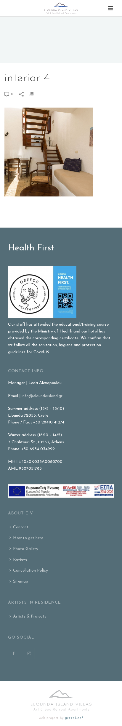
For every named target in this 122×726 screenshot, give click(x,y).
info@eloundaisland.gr (42, 396)
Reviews (20, 559)
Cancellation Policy (30, 570)
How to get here (28, 538)
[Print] (35, 94)
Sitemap (20, 581)
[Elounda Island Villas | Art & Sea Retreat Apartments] (61, 8)
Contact (20, 527)
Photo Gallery (25, 549)
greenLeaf (74, 718)
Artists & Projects (29, 616)
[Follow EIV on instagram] (29, 653)
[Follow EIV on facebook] (13, 653)
